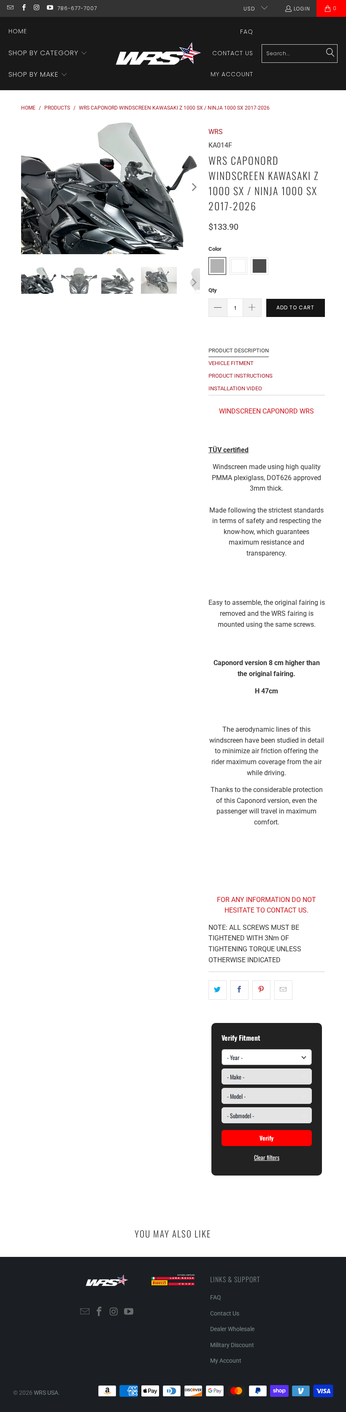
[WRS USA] (159, 53)
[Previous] (27, 187)
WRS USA (46, 1392)
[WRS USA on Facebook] (23, 8)
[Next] (193, 187)
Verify (266, 1137)
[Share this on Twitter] (217, 990)
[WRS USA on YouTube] (49, 8)
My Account (225, 1360)
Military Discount (232, 1345)
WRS (215, 132)
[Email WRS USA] (10, 8)
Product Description (238, 350)
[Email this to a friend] (283, 990)
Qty (212, 290)
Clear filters (266, 1157)
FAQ (215, 1297)
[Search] (330, 53)
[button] (47, 53)
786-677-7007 (77, 8)
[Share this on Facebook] (239, 990)
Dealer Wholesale (232, 1329)
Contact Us (224, 1313)
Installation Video (235, 388)
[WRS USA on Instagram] (36, 8)
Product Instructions (240, 376)
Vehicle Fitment (231, 363)
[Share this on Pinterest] (261, 990)
